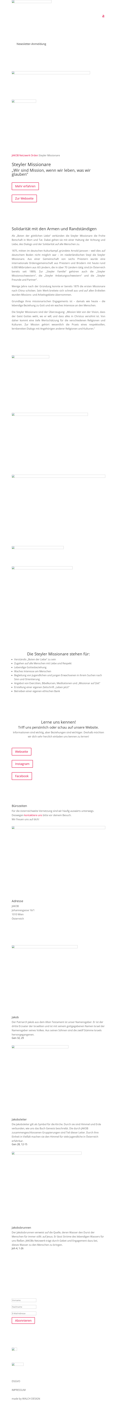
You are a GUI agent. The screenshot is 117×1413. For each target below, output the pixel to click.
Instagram (22, 764)
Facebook (22, 776)
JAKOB (15, 155)
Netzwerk (24, 155)
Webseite (21, 752)
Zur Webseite (24, 198)
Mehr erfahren (25, 186)
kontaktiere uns (33, 815)
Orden (34, 155)
